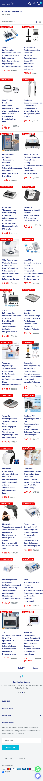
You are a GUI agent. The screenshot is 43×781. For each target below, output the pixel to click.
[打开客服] (38, 776)
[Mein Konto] (34, 3)
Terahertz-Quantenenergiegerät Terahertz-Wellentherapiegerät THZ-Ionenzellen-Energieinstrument (32, 214)
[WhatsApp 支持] (38, 769)
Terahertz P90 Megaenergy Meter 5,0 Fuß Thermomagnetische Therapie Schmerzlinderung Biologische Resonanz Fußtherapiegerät (32, 425)
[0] (38, 3)
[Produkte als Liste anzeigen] (40, 22)
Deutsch (8, 758)
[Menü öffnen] (3, 4)
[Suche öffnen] (29, 3)
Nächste (35, 668)
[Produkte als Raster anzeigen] (36, 22)
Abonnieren (10, 747)
